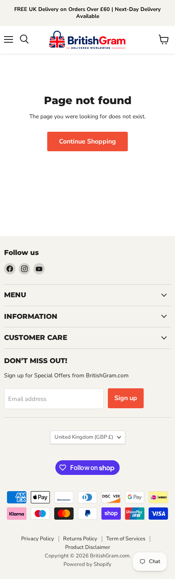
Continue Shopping (87, 141)
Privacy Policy (37, 538)
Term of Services (125, 538)
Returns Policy (80, 538)
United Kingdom (84, 437)
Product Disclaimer (87, 547)
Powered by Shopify (87, 564)
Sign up (125, 398)
